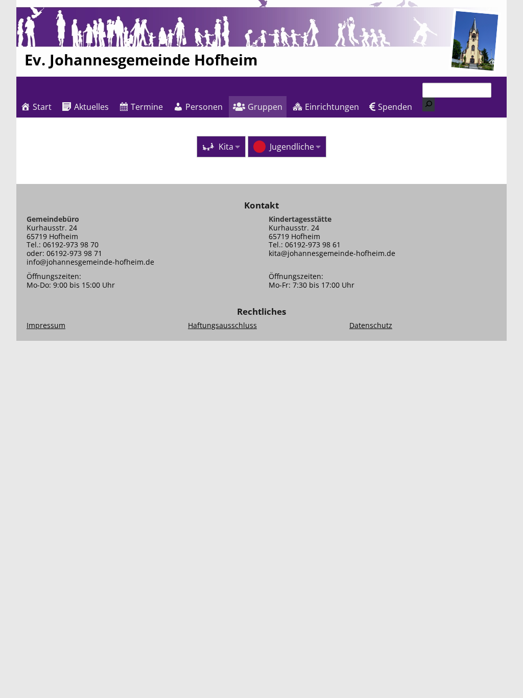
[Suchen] (428, 104)
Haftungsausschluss (222, 325)
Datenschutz (370, 325)
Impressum (46, 325)
